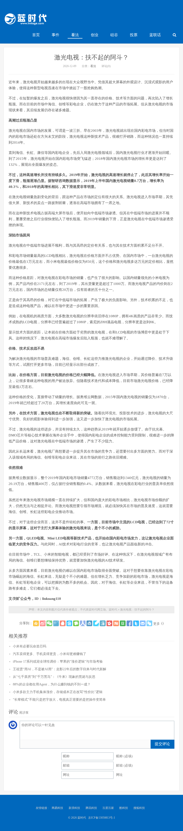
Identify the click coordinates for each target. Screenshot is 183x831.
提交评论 (162, 744)
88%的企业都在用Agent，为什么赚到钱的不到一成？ (52, 684)
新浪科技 (74, 808)
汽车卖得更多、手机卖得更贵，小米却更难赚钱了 (49, 654)
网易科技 (57, 808)
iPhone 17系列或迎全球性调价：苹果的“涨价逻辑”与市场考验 (58, 661)
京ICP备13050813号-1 (101, 817)
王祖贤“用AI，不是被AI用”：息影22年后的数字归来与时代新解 (59, 669)
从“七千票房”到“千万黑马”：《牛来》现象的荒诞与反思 (54, 677)
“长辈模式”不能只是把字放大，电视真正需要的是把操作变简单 (59, 699)
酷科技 (123, 808)
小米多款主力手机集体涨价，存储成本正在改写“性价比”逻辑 (57, 692)
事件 (55, 35)
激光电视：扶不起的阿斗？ (91, 57)
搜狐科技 (139, 808)
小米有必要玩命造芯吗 (29, 646)
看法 (75, 35)
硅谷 (114, 35)
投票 (133, 35)
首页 (36, 35)
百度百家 (108, 808)
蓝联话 (155, 35)
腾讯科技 (91, 808)
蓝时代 (25, 20)
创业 (94, 35)
